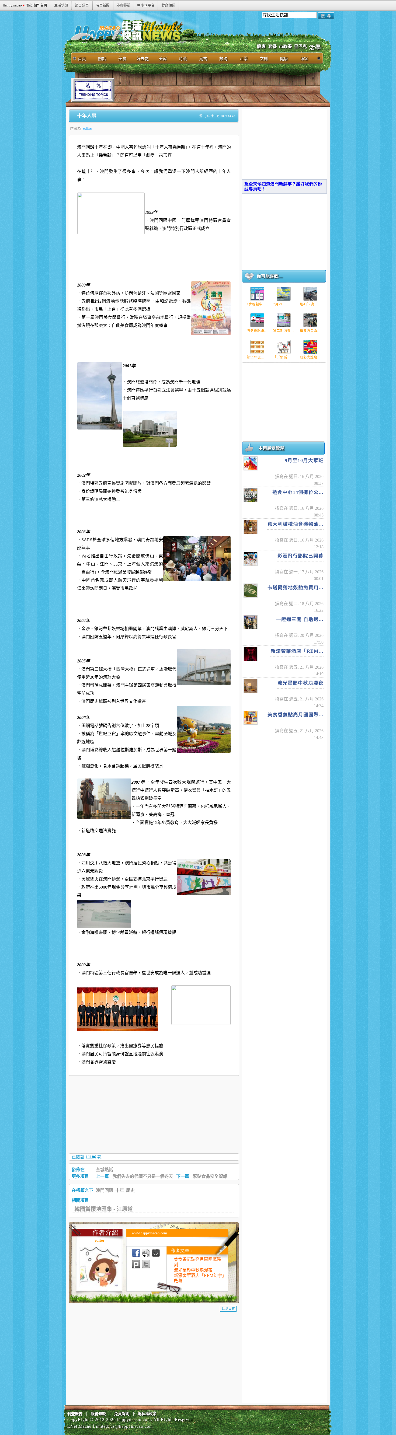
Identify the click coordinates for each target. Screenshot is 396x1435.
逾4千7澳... (308, 304)
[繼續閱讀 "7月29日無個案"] (284, 294)
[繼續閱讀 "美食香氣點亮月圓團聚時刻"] (251, 718)
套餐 (272, 46)
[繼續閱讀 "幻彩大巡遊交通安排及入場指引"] (310, 347)
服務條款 (98, 1414)
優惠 (261, 46)
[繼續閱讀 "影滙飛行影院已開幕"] (251, 559)
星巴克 (300, 46)
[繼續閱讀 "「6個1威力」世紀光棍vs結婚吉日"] (284, 347)
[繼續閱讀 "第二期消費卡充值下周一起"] (284, 320)
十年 (119, 1190)
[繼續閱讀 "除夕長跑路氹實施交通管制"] (257, 320)
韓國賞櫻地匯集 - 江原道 (103, 1209)
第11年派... (255, 357)
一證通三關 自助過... (300, 619)
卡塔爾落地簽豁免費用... (296, 587)
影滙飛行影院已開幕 (300, 555)
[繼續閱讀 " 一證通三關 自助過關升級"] (251, 622)
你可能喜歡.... (270, 276)
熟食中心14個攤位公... (298, 492)
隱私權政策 (147, 1414)
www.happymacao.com (149, 1233)
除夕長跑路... (257, 331)
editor (87, 129)
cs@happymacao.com (132, 1426)
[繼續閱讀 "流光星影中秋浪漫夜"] (251, 686)
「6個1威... (282, 357)
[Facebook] (136, 1253)
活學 (315, 47)
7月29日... (281, 304)
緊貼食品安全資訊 (210, 1176)
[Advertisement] (212, 90)
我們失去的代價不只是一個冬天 (143, 1176)
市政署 (285, 46)
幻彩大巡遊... (310, 357)
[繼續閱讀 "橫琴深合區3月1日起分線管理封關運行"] (310, 320)
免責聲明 (121, 1414)
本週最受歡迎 (271, 448)
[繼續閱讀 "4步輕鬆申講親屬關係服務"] (257, 294)
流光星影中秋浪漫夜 (193, 1270)
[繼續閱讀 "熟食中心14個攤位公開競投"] (251, 495)
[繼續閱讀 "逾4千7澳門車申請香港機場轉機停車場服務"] (310, 294)
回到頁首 (228, 1309)
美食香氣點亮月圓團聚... (296, 714)
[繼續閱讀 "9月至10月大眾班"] (251, 463)
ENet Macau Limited (87, 1426)
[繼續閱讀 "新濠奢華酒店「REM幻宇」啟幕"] (251, 654)
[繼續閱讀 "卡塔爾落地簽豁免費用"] (251, 591)
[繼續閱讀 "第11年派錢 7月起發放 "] (257, 347)
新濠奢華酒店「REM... (297, 651)
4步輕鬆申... (256, 304)
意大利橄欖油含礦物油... (296, 524)
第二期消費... (283, 331)
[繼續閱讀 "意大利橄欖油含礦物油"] (251, 527)
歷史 (130, 1190)
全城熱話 (104, 1169)
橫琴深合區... (310, 331)
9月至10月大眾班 (304, 460)
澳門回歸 (104, 1190)
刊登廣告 (74, 1414)
